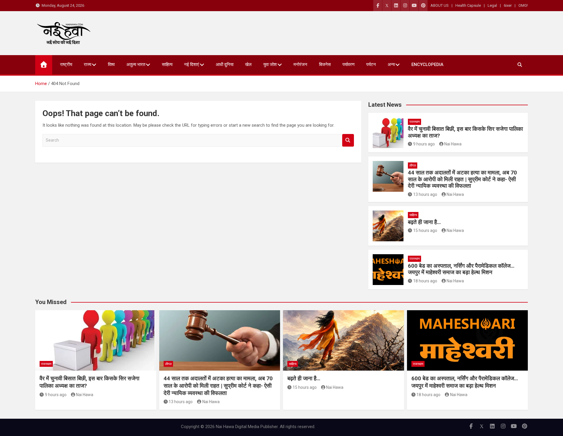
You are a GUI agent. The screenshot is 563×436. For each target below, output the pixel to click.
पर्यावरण (348, 64)
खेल (248, 64)
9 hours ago (424, 144)
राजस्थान (414, 122)
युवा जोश (270, 64)
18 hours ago (425, 281)
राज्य (87, 64)
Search (348, 140)
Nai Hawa (453, 144)
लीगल (412, 165)
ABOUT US (439, 5)
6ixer (508, 5)
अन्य (391, 64)
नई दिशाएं (191, 64)
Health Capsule (468, 5)
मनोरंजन (300, 64)
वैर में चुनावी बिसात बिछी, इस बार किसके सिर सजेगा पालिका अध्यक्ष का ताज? (465, 132)
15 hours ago (425, 230)
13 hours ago (425, 194)
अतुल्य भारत (135, 64)
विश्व (111, 64)
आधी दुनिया (224, 64)
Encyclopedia (427, 64)
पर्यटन (371, 64)
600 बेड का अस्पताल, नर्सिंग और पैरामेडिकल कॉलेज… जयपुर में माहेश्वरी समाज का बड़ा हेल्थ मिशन (461, 269)
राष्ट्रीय (66, 64)
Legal (492, 5)
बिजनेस (325, 64)
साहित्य (167, 64)
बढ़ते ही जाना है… (424, 222)
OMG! (523, 5)
